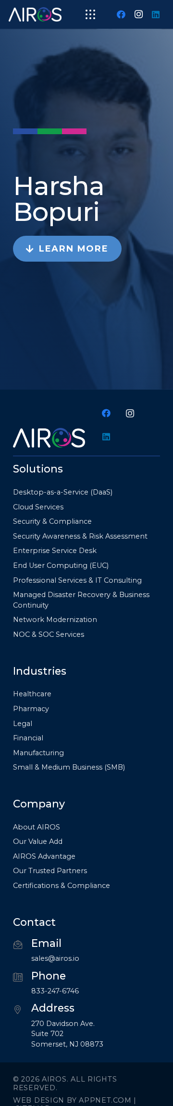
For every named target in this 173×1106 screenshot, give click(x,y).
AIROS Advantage (44, 856)
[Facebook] (121, 14)
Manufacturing (38, 753)
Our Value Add (37, 841)
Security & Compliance (52, 521)
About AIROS (36, 827)
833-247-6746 (55, 991)
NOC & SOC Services (48, 634)
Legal (22, 723)
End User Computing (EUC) (61, 565)
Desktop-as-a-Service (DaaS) (62, 492)
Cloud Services (38, 507)
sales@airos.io (55, 958)
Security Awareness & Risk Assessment (80, 536)
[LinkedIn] (155, 14)
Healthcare (32, 694)
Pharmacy (31, 708)
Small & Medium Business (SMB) (69, 767)
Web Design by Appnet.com (72, 1100)
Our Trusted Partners (50, 870)
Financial (28, 738)
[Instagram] (138, 14)
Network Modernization (55, 619)
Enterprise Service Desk (55, 550)
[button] (90, 14)
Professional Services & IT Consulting (77, 580)
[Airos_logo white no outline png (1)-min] (35, 14)
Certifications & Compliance (61, 885)
